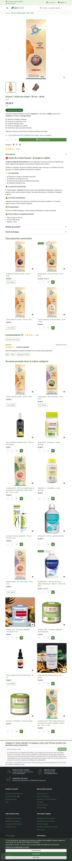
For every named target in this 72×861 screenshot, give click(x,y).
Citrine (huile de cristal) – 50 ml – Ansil (19, 319)
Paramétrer (36, 850)
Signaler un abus (23, 354)
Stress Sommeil (42, 805)
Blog (6, 802)
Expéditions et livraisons (13, 818)
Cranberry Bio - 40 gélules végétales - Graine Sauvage (50, 630)
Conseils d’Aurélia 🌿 (12, 796)
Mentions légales (42, 824)
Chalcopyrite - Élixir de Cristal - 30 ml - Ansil (51, 398)
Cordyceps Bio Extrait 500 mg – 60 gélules (49, 676)
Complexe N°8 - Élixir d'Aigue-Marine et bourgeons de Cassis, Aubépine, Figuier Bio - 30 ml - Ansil (51, 723)
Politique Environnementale (46, 818)
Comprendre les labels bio (14, 793)
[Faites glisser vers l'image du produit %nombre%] (10, 87)
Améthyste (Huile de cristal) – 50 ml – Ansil (18, 275)
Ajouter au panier (43, 140)
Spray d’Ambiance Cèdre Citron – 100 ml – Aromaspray (20, 443)
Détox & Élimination (43, 796)
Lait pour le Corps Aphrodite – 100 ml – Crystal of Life (19, 537)
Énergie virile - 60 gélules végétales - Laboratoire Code (18, 630)
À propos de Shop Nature (13, 824)
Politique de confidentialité (46, 821)
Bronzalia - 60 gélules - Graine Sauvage (19, 721)
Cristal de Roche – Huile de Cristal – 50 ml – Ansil (52, 320)
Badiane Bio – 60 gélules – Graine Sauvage (49, 443)
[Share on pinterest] (19, 144)
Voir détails (11, 282)
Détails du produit (12, 227)
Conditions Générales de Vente (47, 827)
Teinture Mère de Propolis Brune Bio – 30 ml (19, 676)
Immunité (40, 802)
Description (10, 154)
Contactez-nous (10, 827)
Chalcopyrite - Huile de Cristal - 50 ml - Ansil (51, 275)
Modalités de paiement (12, 821)
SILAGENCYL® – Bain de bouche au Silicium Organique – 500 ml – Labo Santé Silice (51, 584)
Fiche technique (12, 232)
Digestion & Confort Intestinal (46, 799)
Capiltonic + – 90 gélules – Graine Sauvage (49, 489)
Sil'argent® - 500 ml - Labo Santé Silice (51, 536)
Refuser (36, 857)
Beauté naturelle (42, 793)
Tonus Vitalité (41, 808)
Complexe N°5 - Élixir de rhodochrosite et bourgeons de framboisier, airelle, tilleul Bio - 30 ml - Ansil (20, 490)
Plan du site (41, 829)
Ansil (7, 99)
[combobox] (53, 8)
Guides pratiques (11, 799)
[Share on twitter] (16, 144)
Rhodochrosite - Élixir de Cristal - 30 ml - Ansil (20, 583)
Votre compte (10, 835)
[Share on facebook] (13, 144)
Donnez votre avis (13, 339)
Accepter (36, 854)
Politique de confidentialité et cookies (17, 847)
